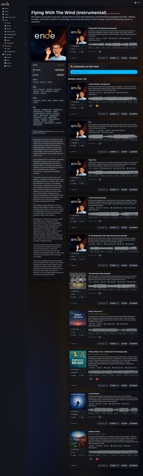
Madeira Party (94, 431)
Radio (8, 40)
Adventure (36, 91)
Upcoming (10, 37)
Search (9, 23)
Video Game (42, 89)
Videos (6, 11)
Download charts (11, 34)
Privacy (9, 66)
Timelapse (36, 93)
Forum (6, 14)
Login (8, 48)
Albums (9, 28)
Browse (9, 25)
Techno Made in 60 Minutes (99, 84)
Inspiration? (10, 43)
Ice (90, 122)
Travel (42, 91)
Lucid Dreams (94, 393)
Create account (11, 51)
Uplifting (55, 100)
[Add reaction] (100, 51)
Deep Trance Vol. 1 (96, 311)
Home (6, 8)
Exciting (61, 100)
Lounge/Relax (100, 130)
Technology (49, 89)
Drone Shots (57, 89)
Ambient (49, 82)
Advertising (48, 91)
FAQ (8, 60)
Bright (49, 100)
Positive (44, 100)
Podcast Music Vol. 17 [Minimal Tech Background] (108, 351)
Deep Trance (104, 314)
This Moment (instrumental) (99, 273)
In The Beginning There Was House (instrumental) (108, 235)
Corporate (43, 93)
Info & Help (8, 54)
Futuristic (55, 91)
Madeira (103, 434)
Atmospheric (37, 100)
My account (8, 46)
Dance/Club (92, 92)
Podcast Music (105, 354)
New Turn (92, 160)
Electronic (43, 82)
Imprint (9, 63)
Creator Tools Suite (10, 17)
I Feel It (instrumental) (97, 197)
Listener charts (11, 31)
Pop (90, 168)
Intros (35, 89)
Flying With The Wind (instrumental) (103, 28)
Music (6, 20)
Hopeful (35, 102)
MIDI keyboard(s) (58, 131)
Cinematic (36, 82)
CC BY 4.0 (60, 65)
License (9, 57)
